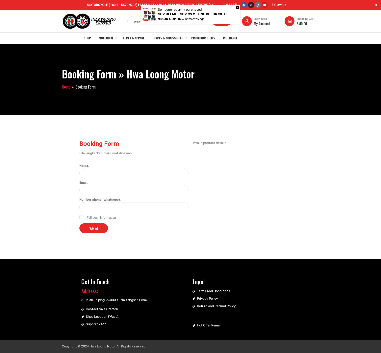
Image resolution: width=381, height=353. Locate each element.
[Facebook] (244, 5)
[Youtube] (265, 5)
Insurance (230, 38)
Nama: (84, 165)
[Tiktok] (258, 5)
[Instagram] (251, 5)
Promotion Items (203, 38)
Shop (87, 38)
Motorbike (106, 38)
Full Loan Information (101, 217)
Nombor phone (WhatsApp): (100, 199)
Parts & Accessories (168, 38)
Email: (83, 182)
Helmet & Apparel (133, 38)
